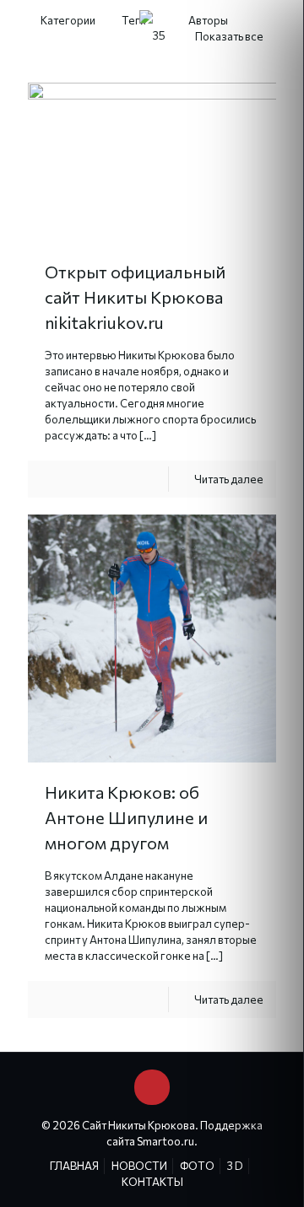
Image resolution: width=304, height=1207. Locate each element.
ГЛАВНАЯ (74, 1165)
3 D (235, 1165)
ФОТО (197, 1165)
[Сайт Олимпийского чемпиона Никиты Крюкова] (152, 33)
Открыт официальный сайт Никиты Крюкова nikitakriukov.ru (135, 296)
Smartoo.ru (165, 1141)
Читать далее (228, 479)
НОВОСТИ (139, 1165)
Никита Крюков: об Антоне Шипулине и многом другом (126, 817)
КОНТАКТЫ (152, 1181)
